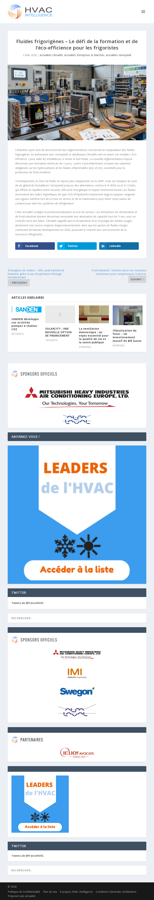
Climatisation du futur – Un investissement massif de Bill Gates (127, 336)
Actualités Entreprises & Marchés (84, 55)
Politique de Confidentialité (24, 891)
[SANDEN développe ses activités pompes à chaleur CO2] (26, 309)
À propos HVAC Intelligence (76, 891)
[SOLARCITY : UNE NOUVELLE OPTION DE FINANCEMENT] (60, 314)
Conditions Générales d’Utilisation (116, 891)
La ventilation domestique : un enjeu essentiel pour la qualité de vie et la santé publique (94, 335)
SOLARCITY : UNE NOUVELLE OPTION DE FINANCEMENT (58, 332)
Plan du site (50, 891)
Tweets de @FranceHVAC (27, 603)
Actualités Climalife (51, 55)
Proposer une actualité (21, 896)
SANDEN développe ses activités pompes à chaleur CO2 (25, 324)
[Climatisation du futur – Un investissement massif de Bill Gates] (128, 315)
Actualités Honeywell (118, 55)
